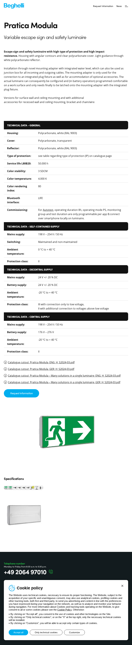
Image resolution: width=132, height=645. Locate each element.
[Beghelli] (14, 5)
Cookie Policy (64, 609)
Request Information (103, 6)
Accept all (18, 632)
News (119, 6)
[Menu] (126, 6)
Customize (74, 632)
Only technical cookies (46, 632)
